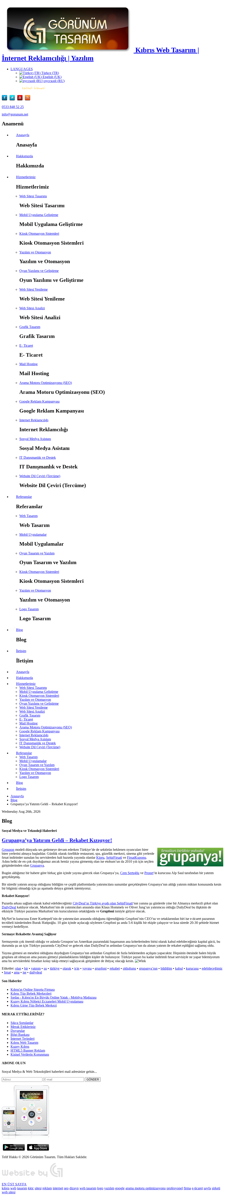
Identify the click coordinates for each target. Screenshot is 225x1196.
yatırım (36, 968)
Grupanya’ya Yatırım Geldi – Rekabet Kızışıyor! (57, 840)
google (120, 1188)
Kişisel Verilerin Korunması (30, 1054)
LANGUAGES (22, 69)
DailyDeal (9, 907)
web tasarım (88, 1188)
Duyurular (18, 1031)
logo (100, 1188)
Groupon (8, 849)
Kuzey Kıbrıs (20, 1046)
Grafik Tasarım (29, 327)
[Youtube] (21, 99)
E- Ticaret (26, 345)
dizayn (74, 1188)
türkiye (55, 968)
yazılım (109, 1188)
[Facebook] (5, 99)
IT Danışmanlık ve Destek (37, 457)
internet (58, 1188)
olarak (67, 968)
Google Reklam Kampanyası (39, 401)
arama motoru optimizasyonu (145, 1188)
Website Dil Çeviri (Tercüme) (39, 476)
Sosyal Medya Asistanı (35, 439)
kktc (31, 1188)
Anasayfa (17, 796)
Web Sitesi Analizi (32, 308)
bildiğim (166, 968)
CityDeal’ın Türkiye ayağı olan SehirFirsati (103, 903)
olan (18, 968)
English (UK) (52, 77)
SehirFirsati (114, 857)
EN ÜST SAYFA (14, 1184)
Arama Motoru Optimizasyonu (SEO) (45, 383)
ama (17, 972)
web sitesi (8, 1192)
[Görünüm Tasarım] (32, 1177)
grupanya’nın (148, 968)
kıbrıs (5, 1188)
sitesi (38, 1188)
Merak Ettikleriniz (23, 1027)
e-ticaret (197, 1188)
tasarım (22, 1188)
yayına (87, 968)
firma (187, 1188)
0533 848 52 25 (13, 107)
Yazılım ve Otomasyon (35, 252)
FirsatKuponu (136, 857)
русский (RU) (54, 81)
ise (24, 972)
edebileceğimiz (212, 968)
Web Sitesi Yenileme (33, 289)
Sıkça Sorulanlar (22, 1023)
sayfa (207, 1188)
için (76, 968)
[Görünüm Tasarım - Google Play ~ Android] (14, 1149)
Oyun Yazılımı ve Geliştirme (39, 271)
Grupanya (37, 865)
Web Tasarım (28, 516)
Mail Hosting (28, 364)
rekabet (115, 968)
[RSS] (27, 99)
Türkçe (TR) (49, 73)
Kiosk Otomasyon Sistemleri (39, 233)
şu (45, 968)
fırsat (7, 972)
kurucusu (192, 968)
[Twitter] (13, 99)
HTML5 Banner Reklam (28, 1050)
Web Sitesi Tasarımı (33, 196)
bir (26, 968)
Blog (14, 800)
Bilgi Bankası (20, 1034)
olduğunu (129, 968)
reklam (47, 1188)
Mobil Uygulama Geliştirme (38, 215)
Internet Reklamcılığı (33, 420)
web (13, 1188)
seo (66, 1188)
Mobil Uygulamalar (33, 534)
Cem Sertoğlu (129, 873)
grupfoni (101, 968)
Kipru (100, 857)
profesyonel (175, 1188)
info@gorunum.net (15, 114)
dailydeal (35, 972)
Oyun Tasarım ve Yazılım (36, 553)
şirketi (216, 1188)
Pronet (148, 873)
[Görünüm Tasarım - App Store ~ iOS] (38, 1149)
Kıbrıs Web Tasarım (24, 1042)
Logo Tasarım (29, 609)
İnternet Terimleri (22, 1038)
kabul (179, 968)
